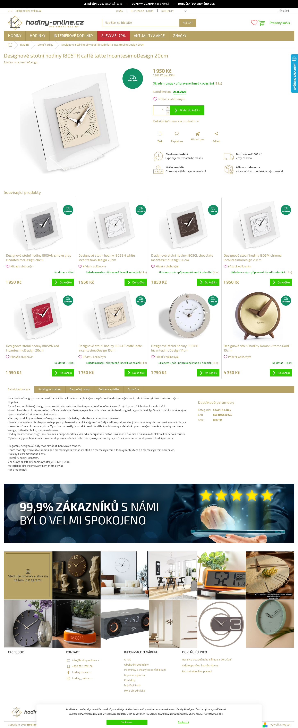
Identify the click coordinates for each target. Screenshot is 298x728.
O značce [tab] (133, 389)
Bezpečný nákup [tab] (80, 389)
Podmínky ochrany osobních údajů (145, 670)
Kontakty (167, 11)
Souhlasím (127, 722)
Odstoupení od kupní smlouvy (200, 666)
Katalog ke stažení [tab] (50, 389)
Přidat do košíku (190, 110)
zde (221, 714)
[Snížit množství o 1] (168, 112)
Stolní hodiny (222, 410)
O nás (119, 11)
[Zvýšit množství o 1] (168, 108)
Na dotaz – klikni (64, 272)
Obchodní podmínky (136, 665)
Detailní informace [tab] (19, 389)
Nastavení (183, 722)
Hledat (188, 22)
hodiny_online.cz (82, 678)
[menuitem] (14, 36)
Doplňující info (132, 685)
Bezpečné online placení (197, 672)
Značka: (20, 62)
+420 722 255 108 (82, 666)
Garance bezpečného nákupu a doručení (206, 660)
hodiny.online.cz (82, 672)
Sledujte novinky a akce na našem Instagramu (28, 578)
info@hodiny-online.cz (85, 660)
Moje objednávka (134, 691)
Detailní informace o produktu (174, 121)
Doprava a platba (142, 11)
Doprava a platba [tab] (109, 389)
